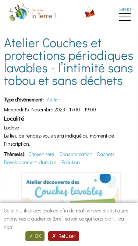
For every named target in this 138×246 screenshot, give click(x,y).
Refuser (65, 235)
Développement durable (30, 162)
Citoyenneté (41, 153)
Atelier (53, 99)
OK (37, 235)
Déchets (106, 153)
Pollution (70, 162)
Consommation (75, 153)
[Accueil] (33, 22)
